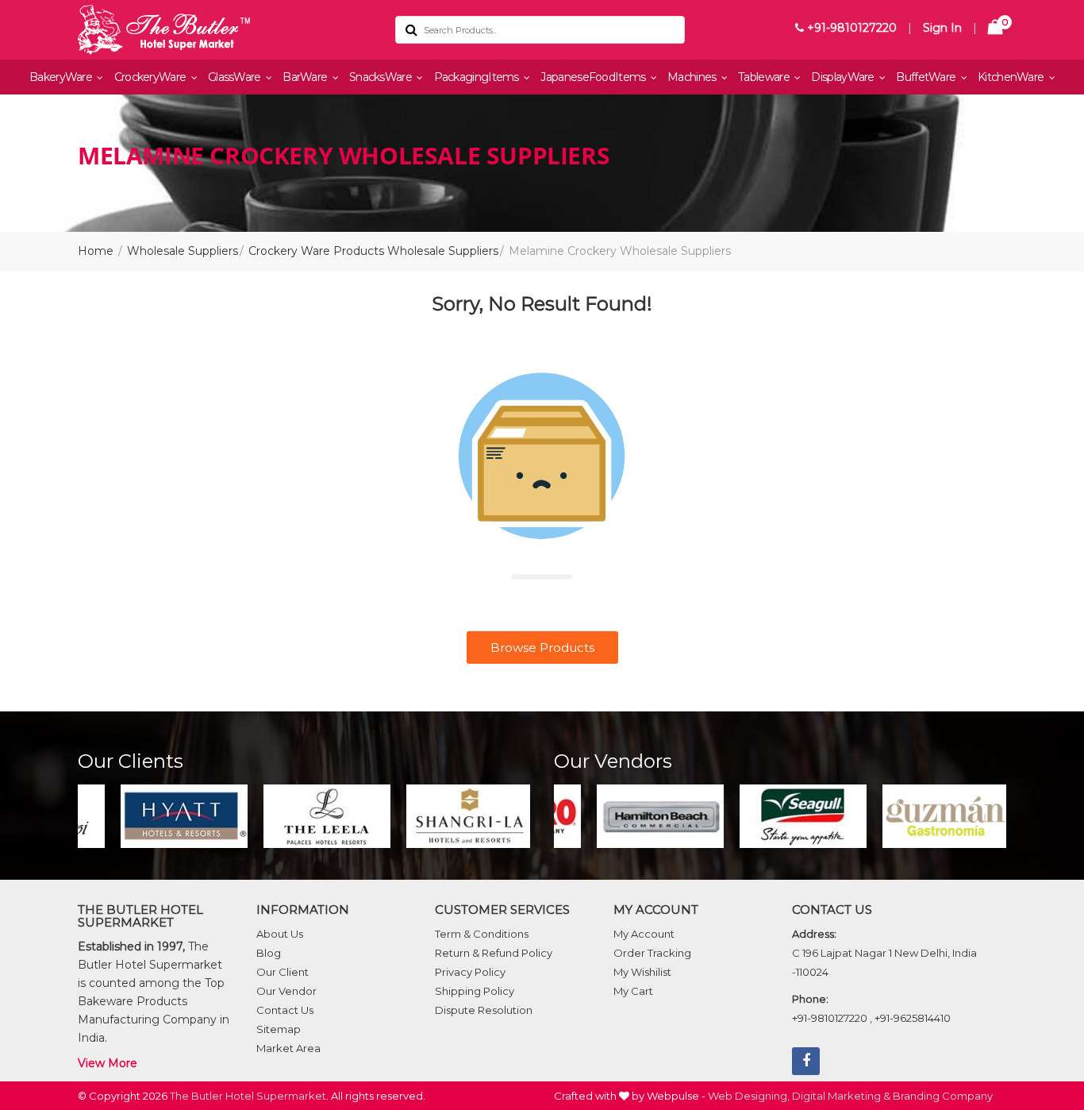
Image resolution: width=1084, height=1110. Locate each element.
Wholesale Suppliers (182, 251)
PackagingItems (478, 77)
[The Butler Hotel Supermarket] (224, 30)
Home (95, 251)
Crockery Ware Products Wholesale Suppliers (373, 251)
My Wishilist (642, 971)
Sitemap (278, 1029)
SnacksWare (381, 77)
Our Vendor (286, 991)
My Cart (633, 991)
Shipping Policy (474, 991)
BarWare (306, 77)
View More (107, 1063)
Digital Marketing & (841, 1095)
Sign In (942, 28)
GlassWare (235, 77)
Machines (693, 77)
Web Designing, (749, 1095)
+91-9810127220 (850, 28)
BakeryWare (61, 77)
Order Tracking (652, 952)
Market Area (288, 1048)
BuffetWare (927, 77)
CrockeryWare (151, 77)
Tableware (765, 77)
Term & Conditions (482, 933)
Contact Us (284, 1010)
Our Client (282, 971)
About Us (279, 933)
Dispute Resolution (483, 1010)
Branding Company (943, 1095)
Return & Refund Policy (493, 952)
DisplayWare (844, 77)
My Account (644, 933)
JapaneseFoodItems (594, 77)
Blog (268, 952)
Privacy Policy (470, 971)
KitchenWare (1012, 77)
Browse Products (542, 647)
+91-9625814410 (913, 1018)
